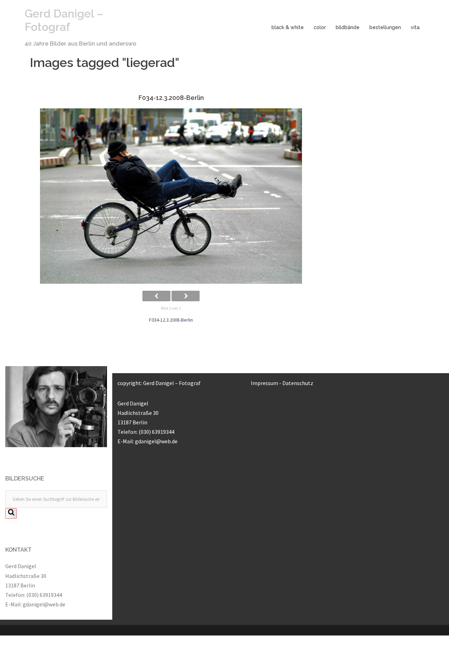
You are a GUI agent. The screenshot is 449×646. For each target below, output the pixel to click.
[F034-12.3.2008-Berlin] (171, 196)
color (320, 27)
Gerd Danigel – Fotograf (64, 20)
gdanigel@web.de (44, 604)
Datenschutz (297, 382)
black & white (288, 27)
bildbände (348, 27)
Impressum (264, 382)
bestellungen (385, 27)
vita (415, 27)
